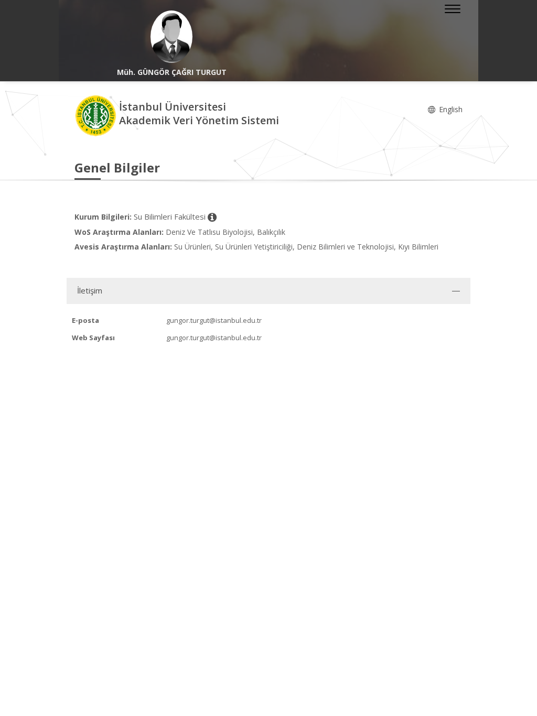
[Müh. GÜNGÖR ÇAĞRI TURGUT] (171, 36)
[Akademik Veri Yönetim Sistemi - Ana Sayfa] (96, 115)
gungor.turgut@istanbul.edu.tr (214, 320)
